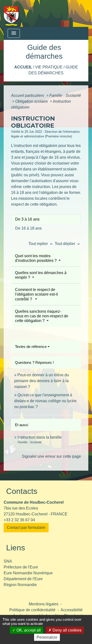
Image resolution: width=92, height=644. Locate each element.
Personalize (47, 637)
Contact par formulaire (26, 527)
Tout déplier (68, 244)
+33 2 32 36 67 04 (19, 520)
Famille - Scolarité (65, 95)
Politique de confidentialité (32, 610)
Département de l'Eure (23, 579)
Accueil (23, 67)
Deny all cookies (66, 630)
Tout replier (41, 244)
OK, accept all (28, 630)
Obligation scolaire (32, 101)
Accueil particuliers (28, 95)
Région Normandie (20, 585)
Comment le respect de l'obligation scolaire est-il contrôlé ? (36, 294)
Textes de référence (31, 346)
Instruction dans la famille (39, 437)
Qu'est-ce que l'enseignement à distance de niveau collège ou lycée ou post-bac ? (45, 401)
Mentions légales (43, 604)
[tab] (46, 219)
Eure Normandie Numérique (28, 573)
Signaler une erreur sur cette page (51, 456)
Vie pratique (49, 67)
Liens (15, 547)
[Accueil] (11, 13)
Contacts (21, 491)
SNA (8, 561)
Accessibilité (72, 610)
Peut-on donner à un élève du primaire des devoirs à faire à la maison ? (41, 381)
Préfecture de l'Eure (21, 567)
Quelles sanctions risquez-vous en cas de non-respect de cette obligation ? (41, 316)
